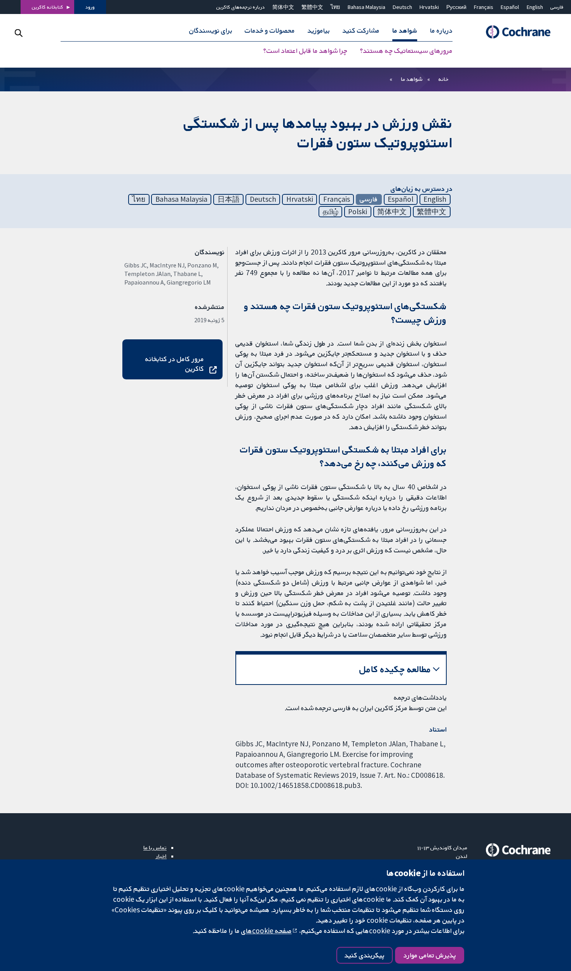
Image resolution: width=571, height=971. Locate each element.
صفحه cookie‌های (266, 930)
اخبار (161, 856)
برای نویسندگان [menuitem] (210, 30)
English (535, 6)
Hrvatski (429, 6)
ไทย (335, 6)
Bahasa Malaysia (366, 6)
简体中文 (283, 6)
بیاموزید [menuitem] (319, 30)
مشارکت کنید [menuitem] (361, 30)
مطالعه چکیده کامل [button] (395, 669)
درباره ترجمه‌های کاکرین (240, 6)
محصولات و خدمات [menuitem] (270, 30)
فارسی (557, 6)
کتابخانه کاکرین (47, 6)
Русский (456, 6)
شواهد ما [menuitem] (404, 30)
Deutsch (402, 6)
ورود (90, 6)
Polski (357, 211)
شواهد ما (411, 79)
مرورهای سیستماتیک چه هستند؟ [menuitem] (406, 50)
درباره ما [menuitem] (441, 30)
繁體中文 (312, 6)
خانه (444, 79)
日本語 (229, 199)
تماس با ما (155, 847)
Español (510, 6)
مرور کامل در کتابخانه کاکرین (174, 363)
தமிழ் (330, 211)
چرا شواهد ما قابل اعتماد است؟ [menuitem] (305, 50)
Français (483, 6)
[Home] (515, 32)
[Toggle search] (18, 33)
